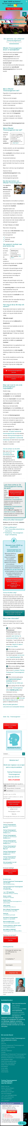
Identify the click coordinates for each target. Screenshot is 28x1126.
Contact (3, 1052)
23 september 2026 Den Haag (9, 842)
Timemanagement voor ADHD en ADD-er (12, 930)
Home (3, 1042)
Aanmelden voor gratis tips (8, 1063)
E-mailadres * (10, 959)
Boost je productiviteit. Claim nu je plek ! (16, 493)
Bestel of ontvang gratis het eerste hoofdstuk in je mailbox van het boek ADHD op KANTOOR (14, 583)
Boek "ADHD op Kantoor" (12, 1)
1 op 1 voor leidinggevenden (9, 1095)
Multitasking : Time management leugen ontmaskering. (14, 534)
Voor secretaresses (6, 1099)
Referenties (4, 1049)
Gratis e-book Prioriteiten (8, 1065)
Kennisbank (4, 1066)
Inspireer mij (13, 973)
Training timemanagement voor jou (14, 371)
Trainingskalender (8, 822)
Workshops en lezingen (7, 1091)
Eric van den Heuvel (16, 42)
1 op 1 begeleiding (6, 1090)
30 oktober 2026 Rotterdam (9, 858)
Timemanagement (15, 717)
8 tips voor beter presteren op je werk (11, 922)
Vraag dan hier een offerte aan (14, 683)
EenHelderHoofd (7, 454)
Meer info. (14, 814)
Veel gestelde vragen (7, 1059)
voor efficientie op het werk (9, 914)
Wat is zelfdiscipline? (11, 527)
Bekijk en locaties (14, 811)
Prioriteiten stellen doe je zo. (9, 906)
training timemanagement (14, 435)
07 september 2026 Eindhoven (10, 831)
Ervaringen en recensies (8, 896)
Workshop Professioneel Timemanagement (13, 1058)
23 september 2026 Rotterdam (10, 837)
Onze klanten (4, 1072)
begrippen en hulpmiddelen (10, 918)
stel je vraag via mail (12, 700)
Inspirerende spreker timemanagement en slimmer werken (12, 901)
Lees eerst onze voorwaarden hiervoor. (13, 707)
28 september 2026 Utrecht (9, 847)
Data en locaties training (8, 1047)
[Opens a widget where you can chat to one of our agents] (22, 1123)
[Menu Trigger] (24, 14)
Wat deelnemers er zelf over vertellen (14, 378)
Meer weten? (16, 143)
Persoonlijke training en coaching (10, 892)
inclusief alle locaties (9, 862)
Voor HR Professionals (7, 1097)
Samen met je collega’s (7, 1088)
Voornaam (9, 965)
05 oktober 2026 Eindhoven (9, 853)
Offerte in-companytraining (10, 726)
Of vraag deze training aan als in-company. (14, 816)
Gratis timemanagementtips (8, 1061)
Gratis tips (6, 717)
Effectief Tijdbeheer (6, 1050)
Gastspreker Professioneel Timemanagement (13, 1054)
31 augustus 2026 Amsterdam (9, 826)
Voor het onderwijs (6, 1093)
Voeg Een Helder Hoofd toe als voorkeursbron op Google (13, 613)
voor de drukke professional (12, 926)
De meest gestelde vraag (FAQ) (11, 910)
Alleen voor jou (5, 1086)
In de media (4, 1068)
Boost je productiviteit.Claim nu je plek (14, 803)
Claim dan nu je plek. (10, 512)
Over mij (3, 1043)
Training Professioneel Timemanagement (13, 498)
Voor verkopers (5, 1100)
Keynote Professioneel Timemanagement (12, 1056)
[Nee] (26, 1119)
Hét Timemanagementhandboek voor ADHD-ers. (12, 4)
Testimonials (4, 1070)
